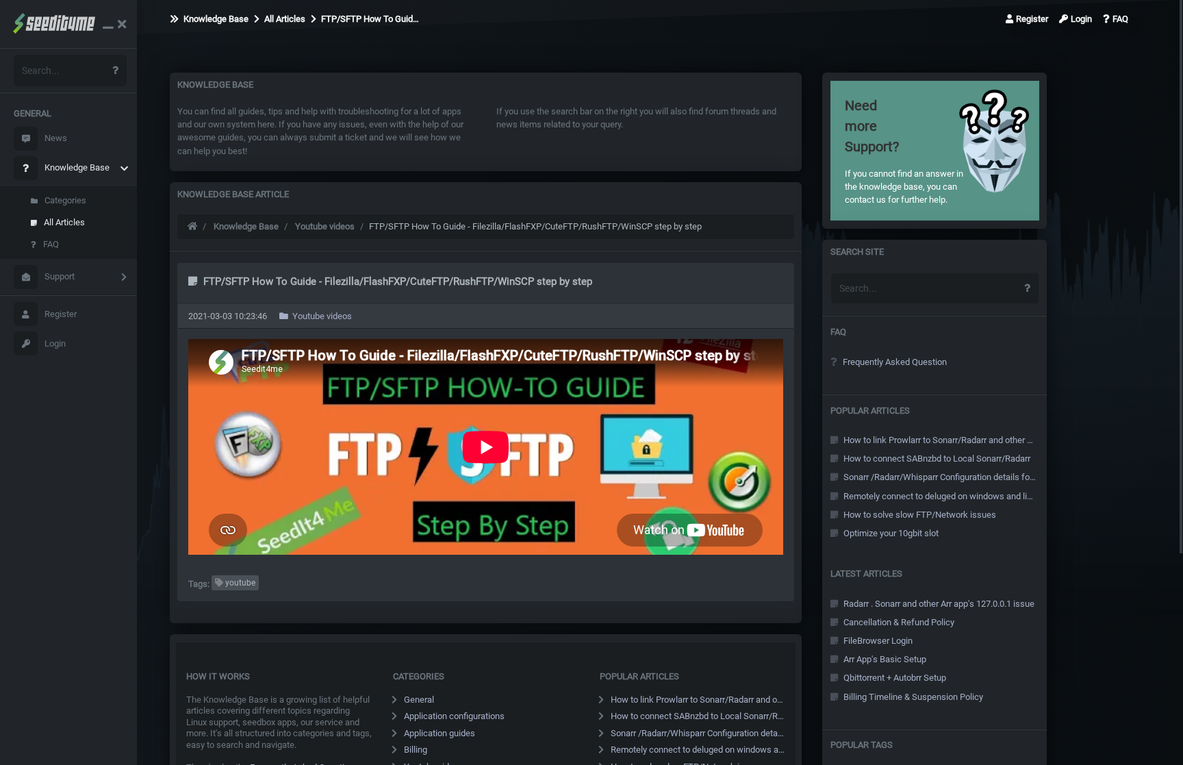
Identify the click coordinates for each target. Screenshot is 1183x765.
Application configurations (454, 716)
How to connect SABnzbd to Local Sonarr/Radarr (698, 716)
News (55, 138)
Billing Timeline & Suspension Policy (912, 697)
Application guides (439, 733)
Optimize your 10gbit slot (890, 533)
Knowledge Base (77, 167)
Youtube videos (325, 226)
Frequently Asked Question (894, 362)
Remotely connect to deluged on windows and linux (698, 749)
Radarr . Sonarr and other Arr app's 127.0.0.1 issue (937, 604)
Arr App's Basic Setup (883, 659)
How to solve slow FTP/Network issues (918, 515)
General (419, 699)
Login (55, 343)
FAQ (51, 244)
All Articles (64, 222)
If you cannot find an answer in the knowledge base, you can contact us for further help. (904, 151)
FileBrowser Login (877, 641)
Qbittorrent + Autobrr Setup (893, 678)
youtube (239, 583)
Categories (65, 200)
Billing (415, 749)
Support (59, 276)
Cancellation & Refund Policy (897, 622)
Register (60, 314)
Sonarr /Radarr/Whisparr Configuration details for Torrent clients (698, 733)
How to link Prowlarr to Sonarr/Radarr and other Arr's (698, 699)
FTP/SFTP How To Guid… (369, 19)
